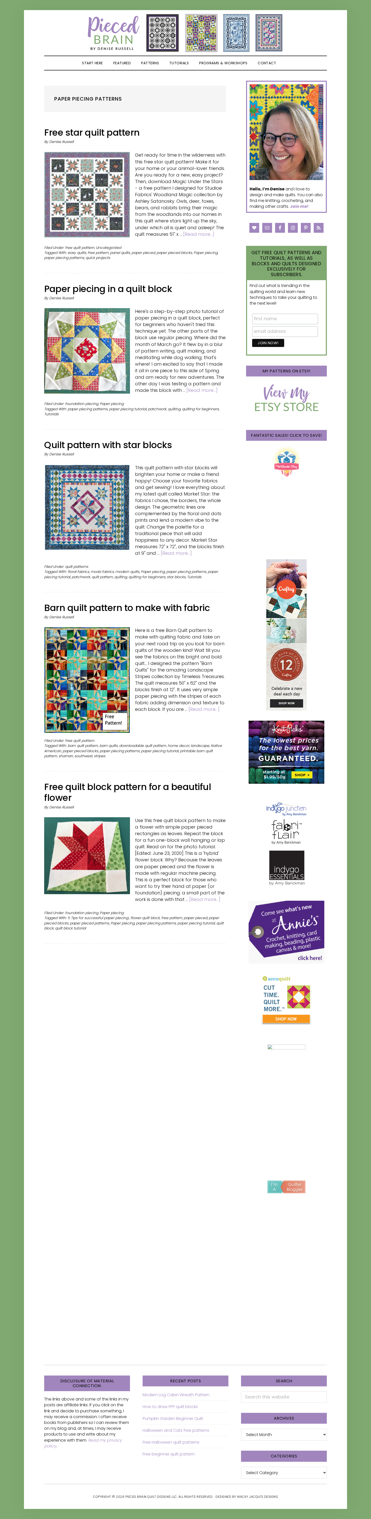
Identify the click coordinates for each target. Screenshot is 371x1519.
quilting (174, 409)
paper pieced (143, 252)
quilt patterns (76, 566)
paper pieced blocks (174, 252)
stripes (99, 755)
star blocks (176, 576)
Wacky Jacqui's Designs (257, 1497)
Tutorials (51, 414)
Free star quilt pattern (92, 132)
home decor (178, 745)
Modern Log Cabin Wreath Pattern (176, 1395)
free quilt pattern (79, 247)
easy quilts (77, 252)
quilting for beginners (200, 409)
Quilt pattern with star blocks (108, 445)
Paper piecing (206, 252)
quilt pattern (102, 576)
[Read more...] (198, 234)
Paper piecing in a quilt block (108, 288)
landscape (200, 745)
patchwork (157, 409)
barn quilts (108, 745)
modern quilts (127, 571)
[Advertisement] (286, 1133)
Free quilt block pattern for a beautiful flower (127, 792)
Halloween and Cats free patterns (176, 1430)
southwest (83, 755)
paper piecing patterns (64, 257)
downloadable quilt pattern (142, 745)
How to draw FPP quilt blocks (170, 1407)
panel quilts (120, 252)
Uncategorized (108, 247)
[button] (287, 63)
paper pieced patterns (89, 923)
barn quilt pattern (83, 745)
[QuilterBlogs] (286, 1187)
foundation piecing (81, 403)
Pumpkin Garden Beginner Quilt (173, 1418)
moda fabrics (102, 571)
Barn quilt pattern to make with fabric (127, 607)
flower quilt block (145, 917)
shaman (66, 755)
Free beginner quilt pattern (169, 1454)
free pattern (98, 252)
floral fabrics (78, 571)
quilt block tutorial (70, 928)
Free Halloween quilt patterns (171, 1442)
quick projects (98, 257)
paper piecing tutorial (127, 409)
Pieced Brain (185, 33)
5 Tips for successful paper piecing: (98, 917)
